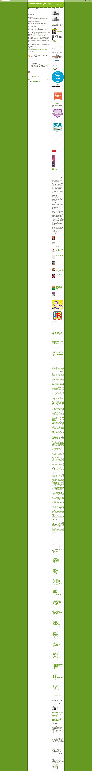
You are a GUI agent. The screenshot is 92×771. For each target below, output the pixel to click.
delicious (61, 418)
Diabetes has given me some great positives (58, 433)
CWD (58, 415)
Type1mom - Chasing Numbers (58, 677)
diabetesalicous (54, 454)
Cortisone (61, 413)
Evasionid (54, 593)
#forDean (54, 378)
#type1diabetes (55, 392)
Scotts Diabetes (55, 645)
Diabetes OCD (57, 439)
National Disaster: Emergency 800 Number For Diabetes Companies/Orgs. (57, 47)
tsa (62, 519)
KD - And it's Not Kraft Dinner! (57, 612)
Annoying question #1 (61, 398)
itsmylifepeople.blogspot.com (58, 689)
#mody (52, 387)
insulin (53, 472)
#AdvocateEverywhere (54, 368)
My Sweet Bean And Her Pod (57, 626)
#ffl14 (52, 377)
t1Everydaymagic (54, 512)
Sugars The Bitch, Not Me (57, 652)
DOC (58, 457)
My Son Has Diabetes (56, 624)
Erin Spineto (55, 592)
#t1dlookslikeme (54, 391)
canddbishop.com (56, 684)
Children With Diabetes (56, 567)
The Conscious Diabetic (56, 662)
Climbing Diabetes (56, 568)
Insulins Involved (55, 603)
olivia (55, 498)
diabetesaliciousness (54, 452)
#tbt (63, 391)
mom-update (58, 492)
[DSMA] (58, 172)
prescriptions (54, 502)
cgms (58, 408)
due (56, 459)
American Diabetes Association (56, 397)
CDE (52, 408)
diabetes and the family (60, 424)
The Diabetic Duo (55, 667)
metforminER (53, 492)
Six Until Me (55, 647)
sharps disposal (54, 506)
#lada (60, 385)
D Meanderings (55, 570)
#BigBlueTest (57, 369)
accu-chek (53, 396)
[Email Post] (39, 47)
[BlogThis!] (29, 48)
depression (53, 419)
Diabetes (32, 49)
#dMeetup (53, 375)
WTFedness (59, 529)
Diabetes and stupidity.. (56, 423)
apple (53, 399)
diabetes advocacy (57, 421)
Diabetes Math (61, 436)
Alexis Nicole (34, 54)
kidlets (56, 480)
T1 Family (54, 655)
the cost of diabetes (55, 515)
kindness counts (60, 480)
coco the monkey (58, 410)
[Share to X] (30, 48)
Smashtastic (55, 648)
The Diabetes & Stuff (56, 663)
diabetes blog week (59, 426)
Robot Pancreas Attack (56, 641)
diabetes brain (54, 427)
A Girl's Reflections (56, 551)
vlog (58, 526)
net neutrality (59, 496)
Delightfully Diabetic (56, 574)
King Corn (54, 481)
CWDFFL (62, 415)
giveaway (56, 464)
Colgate (63, 410)
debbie (58, 418)
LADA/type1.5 (55, 482)
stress (56, 509)
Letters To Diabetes (58, 484)
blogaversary (62, 401)
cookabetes (60, 411)
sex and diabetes (58, 505)
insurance (60, 474)
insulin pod (58, 472)
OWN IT (56, 499)
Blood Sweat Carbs (56, 561)
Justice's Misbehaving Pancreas (58, 609)
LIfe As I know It (55, 614)
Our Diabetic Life (55, 634)
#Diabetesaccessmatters (55, 373)
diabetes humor (44, 49)
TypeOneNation (59, 524)
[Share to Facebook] (31, 48)
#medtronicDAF (54, 386)
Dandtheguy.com (55, 572)
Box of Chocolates (56, 563)
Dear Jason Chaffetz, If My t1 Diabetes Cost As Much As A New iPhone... (57, 282)
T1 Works (54, 656)
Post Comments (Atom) (36, 81)
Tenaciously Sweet (56, 658)
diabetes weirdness (57, 448)
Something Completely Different (56, 508)
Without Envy (55, 679)
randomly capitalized (56, 690)
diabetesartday (60, 454)
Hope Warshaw (62, 469)
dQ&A (55, 458)
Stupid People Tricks (55, 510)
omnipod (58, 498)
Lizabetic (54, 620)
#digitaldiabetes (60, 374)
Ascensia (61, 399)
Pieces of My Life (55, 635)
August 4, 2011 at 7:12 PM (35, 76)
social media (60, 507)
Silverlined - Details (56, 646)
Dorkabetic (54, 591)
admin (56, 396)
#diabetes (62, 371)
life (54, 485)
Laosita (54, 615)
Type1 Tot (54, 676)
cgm (54, 408)
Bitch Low (56, 401)
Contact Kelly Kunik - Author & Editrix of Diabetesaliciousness (57, 719)
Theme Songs (62, 517)
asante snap (57, 399)
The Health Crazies (56, 343)
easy (59, 459)
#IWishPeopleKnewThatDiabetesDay (57, 384)
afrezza (59, 396)
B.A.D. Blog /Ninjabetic (56, 557)
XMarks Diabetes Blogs (56, 350)
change (61, 408)
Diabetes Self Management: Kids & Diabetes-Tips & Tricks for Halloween (57, 357)
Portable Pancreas (56, 637)
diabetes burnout (61, 427)
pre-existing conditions (55, 501)
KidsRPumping (55, 613)
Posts (54, 544)
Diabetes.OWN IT (57, 450)
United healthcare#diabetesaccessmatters (57, 525)
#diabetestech (53, 374)
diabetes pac (56, 442)
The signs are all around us (55, 517)
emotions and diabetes (55, 460)
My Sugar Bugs (55, 625)
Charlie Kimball (54, 409)
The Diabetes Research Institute (58, 664)
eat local (62, 459)
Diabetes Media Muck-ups (57, 437)
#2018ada (58, 365)
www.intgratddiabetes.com (57, 695)
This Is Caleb (55, 674)
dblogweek (58, 417)
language (53, 483)
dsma (61, 458)
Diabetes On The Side (56, 581)
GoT (62, 465)
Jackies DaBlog (55, 604)
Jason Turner (55, 605)
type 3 (60, 523)
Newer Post (30, 79)
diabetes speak (59, 445)
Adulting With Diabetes (59, 274)
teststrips (56, 514)
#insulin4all (53, 379)
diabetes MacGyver (55, 436)
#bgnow (53, 369)
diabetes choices (56, 428)
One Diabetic (55, 633)
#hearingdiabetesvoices (59, 378)
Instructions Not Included (57, 601)
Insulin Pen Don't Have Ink (57, 602)
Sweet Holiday (57, 511)
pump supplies (59, 502)
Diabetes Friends (55, 579)
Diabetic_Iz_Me (55, 588)
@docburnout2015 (54, 365)
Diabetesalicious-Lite (58, 451)
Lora (32, 70)
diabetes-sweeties (55, 685)
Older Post (48, 79)
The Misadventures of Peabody (58, 668)
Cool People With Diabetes (57, 412)
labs (60, 481)
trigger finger (59, 519)
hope (58, 469)
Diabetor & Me (55, 589)
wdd (60, 526)
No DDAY (59, 497)
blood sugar (58, 403)
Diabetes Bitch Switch (37, 49)
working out (61, 528)
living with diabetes (58, 487)
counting (53, 414)
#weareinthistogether (54, 394)
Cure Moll (54, 569)
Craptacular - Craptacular (59, 414)
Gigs (52, 464)
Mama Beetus (55, 621)
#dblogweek (53, 370)
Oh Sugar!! (54, 632)
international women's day (55, 476)
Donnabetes (55, 590)
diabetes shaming (60, 444)
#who (58, 394)
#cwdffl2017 (62, 369)
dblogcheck (53, 417)
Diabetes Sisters (55, 582)
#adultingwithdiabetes (55, 367)
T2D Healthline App (60, 512)
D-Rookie (54, 571)
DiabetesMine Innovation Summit (56, 455)
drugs (58, 458)
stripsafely (60, 509)
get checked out (56, 463)
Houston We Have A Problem (57, 600)
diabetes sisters (54, 445)
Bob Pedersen (55, 562)
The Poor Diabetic (56, 669)
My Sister (60, 494)
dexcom (60, 419)
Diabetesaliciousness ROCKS (56, 453)
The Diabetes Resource (56, 665)
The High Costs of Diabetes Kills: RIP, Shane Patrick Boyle (59, 237)
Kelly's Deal (54, 41)
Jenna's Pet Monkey (56, 606)
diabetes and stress (59, 422)
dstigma (53, 459)
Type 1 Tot (54, 675)
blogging (54, 402)
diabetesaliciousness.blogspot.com (57, 717)
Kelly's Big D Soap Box (55, 479)
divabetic (54, 688)
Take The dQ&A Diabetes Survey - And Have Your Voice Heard (59, 294)
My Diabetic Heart (55, 623)
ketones (61, 479)
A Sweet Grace (55, 552)
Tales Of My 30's (55, 657)
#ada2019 (56, 366)
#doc (56, 375)
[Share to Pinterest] (32, 48)
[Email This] (28, 48)
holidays (55, 469)
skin (55, 507)
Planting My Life (55, 636)
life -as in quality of (59, 485)
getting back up (61, 463)
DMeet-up (53, 457)
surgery (53, 511)
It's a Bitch (61, 476)
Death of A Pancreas (56, 573)
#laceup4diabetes (54, 385)
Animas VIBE (55, 398)
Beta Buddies (55, 558)
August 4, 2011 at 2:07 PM (35, 60)
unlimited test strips (54, 526)
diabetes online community (56, 441)
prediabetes (61, 501)
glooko (61, 464)
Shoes (58, 506)
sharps (63, 505)
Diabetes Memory (55, 438)
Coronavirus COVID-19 (55, 413)
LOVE (52, 488)
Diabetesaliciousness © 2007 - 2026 (40, 3)
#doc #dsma (61, 375)
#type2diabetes (60, 392)
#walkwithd (59, 393)
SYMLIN (61, 511)
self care (53, 505)
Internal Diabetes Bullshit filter (57, 475)
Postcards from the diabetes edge (57, 500)
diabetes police (57, 443)
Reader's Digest (57, 503)
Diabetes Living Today (56, 580)
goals (59, 465)
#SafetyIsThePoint (60, 389)
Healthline (57, 84)
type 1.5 (61, 522)
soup (62, 508)
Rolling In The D (55, 643)
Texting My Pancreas (56, 659)
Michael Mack (55, 622)
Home (39, 79)
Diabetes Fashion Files (55, 431)
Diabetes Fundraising (59, 432)
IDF (52, 470)
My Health (56, 494)
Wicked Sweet (55, 678)
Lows (55, 488)
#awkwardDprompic (61, 368)
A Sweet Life (55, 553)
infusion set (56, 470)
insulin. (56, 474)
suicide (62, 510)
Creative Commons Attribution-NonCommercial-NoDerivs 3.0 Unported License (57, 714)
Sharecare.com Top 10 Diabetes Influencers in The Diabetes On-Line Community (57, 338)
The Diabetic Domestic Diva (57, 666)
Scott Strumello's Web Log (57, 644)
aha (62, 396)
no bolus (56, 497)
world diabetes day (54, 529)
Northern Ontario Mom (56, 631)
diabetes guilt (54, 433)
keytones (53, 480)
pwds (52, 503)
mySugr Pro (54, 496)
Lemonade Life (55, 616)
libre (52, 485)
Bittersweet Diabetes (56, 559)
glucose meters (54, 465)
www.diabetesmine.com (57, 694)
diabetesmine (55, 687)
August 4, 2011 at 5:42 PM (35, 68)
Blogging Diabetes (56, 560)
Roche (54, 642)
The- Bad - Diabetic (56, 673)
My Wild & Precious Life (57, 627)
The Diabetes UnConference (58, 516)
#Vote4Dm (53, 393)
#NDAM (59, 387)
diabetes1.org (55, 686)
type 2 (53, 523)
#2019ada (62, 365)
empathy (61, 460)
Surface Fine (55, 653)
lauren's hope (57, 483)
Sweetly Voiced (55, 654)
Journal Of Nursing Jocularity (57, 351)
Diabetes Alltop (55, 578)
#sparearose (60, 390)
